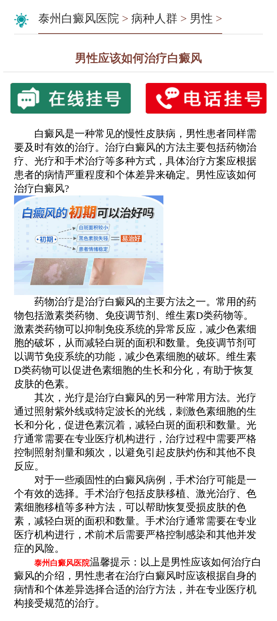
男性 (201, 18)
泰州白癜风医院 (78, 18)
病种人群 (154, 18)
